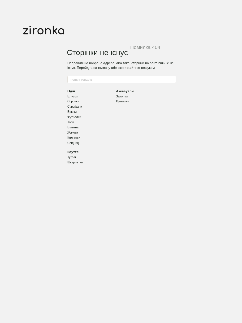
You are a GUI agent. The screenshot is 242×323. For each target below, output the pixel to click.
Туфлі (71, 157)
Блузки (72, 96)
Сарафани (74, 106)
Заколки (122, 96)
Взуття (72, 152)
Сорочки (73, 101)
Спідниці (73, 143)
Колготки (73, 138)
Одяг (71, 91)
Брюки (72, 111)
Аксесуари (125, 91)
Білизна (72, 127)
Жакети (72, 132)
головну (104, 68)
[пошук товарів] (172, 79)
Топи (70, 122)
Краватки (122, 101)
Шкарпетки (75, 162)
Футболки (74, 117)
